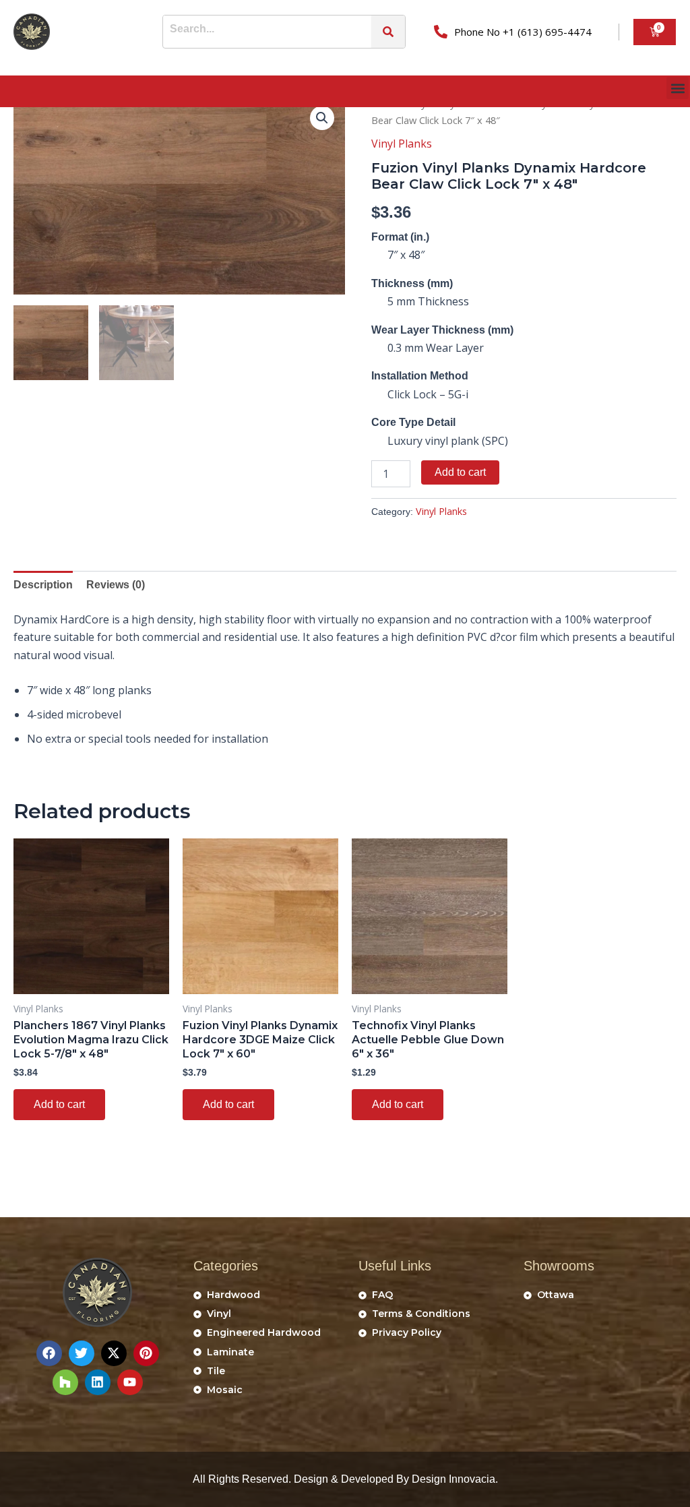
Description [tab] (43, 584)
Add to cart (460, 472)
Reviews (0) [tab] (115, 584)
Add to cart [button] (59, 1104)
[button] (677, 88)
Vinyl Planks (401, 143)
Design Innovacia (453, 1479)
